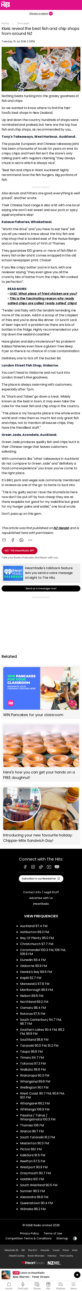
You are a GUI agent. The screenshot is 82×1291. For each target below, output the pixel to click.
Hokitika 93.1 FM (32, 1179)
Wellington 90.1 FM (34, 1087)
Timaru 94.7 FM (32, 1057)
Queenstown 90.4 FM (36, 1203)
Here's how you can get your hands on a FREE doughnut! (41, 752)
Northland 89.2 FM (34, 1001)
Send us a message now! (41, 577)
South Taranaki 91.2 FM (37, 1137)
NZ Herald (61, 528)
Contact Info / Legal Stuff (41, 892)
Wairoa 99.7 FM (32, 1131)
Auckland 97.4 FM (33, 926)
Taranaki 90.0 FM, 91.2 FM (39, 1045)
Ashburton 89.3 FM (34, 932)
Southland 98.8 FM (34, 1039)
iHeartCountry (16, 1255)
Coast (56, 1250)
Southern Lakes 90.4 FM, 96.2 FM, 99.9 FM (42, 1031)
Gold (74, 1250)
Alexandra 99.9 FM (34, 1197)
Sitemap (62, 1238)
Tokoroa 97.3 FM (33, 1063)
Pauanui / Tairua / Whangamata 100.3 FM (37, 1117)
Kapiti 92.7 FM (30, 978)
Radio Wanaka (36, 1255)
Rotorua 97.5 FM (32, 1013)
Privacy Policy (29, 1233)
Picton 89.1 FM (31, 1149)
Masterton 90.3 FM (34, 1143)
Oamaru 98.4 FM (33, 1007)
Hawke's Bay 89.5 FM (36, 972)
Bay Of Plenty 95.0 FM (37, 938)
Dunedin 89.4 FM (33, 960)
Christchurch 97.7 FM (36, 944)
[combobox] (30, 540)
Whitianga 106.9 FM (34, 1109)
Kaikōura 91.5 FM (32, 1155)
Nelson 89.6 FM (31, 995)
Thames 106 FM (32, 1125)
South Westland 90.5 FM (38, 1185)
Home (5, 23)
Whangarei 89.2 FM (35, 1103)
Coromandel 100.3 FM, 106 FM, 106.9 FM (43, 952)
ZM (23, 1250)
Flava (66, 1250)
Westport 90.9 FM (34, 1167)
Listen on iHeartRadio (41, 1275)
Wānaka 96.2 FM (33, 1209)
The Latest (23, 23)
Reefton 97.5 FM (32, 1161)
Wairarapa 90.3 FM (34, 1075)
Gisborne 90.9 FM (33, 966)
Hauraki (45, 1250)
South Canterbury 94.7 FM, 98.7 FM (41, 1021)
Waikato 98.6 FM (33, 1069)
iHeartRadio (41, 904)
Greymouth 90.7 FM (35, 1173)
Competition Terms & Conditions (28, 1238)
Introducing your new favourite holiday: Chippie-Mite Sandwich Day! (41, 815)
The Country (66, 1255)
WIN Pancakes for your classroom (41, 692)
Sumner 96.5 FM (32, 1191)
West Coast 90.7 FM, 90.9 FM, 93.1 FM (42, 1095)
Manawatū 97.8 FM (34, 984)
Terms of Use (53, 1233)
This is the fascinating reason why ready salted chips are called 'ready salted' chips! (42, 301)
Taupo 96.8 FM (31, 1051)
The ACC (32, 1250)
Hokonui (52, 1255)
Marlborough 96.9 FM (36, 989)
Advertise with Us (41, 898)
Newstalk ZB (11, 1250)
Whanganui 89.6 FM (35, 1081)
